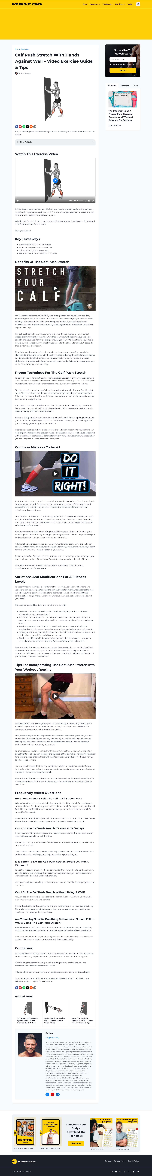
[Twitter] (129, 1171)
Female (119, 64)
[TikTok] (134, 1171)
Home (17, 49)
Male (113, 64)
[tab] (111, 85)
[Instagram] (125, 1171)
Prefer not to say (129, 64)
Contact (108, 1161)
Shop (85, 4)
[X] (27, 126)
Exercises (24, 49)
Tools (129, 4)
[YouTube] (111, 1171)
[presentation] (122, 99)
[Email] (34, 126)
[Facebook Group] (116, 1171)
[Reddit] (31, 126)
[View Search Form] (138, 4)
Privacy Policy (119, 1161)
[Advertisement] (76, 24)
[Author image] (16, 73)
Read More (114, 125)
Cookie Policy (133, 1161)
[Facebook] (16, 126)
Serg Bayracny (26, 73)
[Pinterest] (20, 126)
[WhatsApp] (23, 126)
